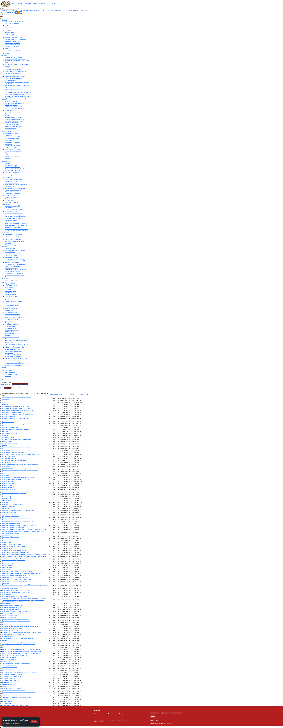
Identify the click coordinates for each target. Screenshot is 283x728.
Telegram (166, 713)
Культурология (6, 500)
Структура (8, 25)
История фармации (8, 487)
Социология (5, 623)
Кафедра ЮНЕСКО (10, 284)
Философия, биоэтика (8, 684)
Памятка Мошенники (11, 374)
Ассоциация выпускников (12, 52)
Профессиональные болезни (10, 609)
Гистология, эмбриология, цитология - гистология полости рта (20, 454)
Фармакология (6, 661)
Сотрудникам (6, 278)
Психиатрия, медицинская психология (13, 613)
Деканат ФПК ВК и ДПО (11, 248)
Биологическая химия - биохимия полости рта (15, 418)
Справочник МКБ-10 (10, 128)
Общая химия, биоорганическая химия (13, 546)
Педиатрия (5, 583)
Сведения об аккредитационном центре (16, 344)
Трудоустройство (10, 252)
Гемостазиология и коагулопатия (12, 443)
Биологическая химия (8, 416)
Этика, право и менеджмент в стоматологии (15, 705)
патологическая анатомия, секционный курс (15, 577)
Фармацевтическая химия (9, 667)
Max (154, 716)
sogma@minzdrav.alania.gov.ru (117, 714)
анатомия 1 (5, 404)
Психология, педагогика (9, 617)
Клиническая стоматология (10, 495)
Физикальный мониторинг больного (13, 671)
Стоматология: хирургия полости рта (13, 634)
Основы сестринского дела (10, 562)
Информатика (6, 475)
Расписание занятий (11, 181)
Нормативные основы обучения (14, 234)
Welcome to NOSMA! (10, 147)
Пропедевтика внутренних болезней (13, 605)
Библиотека (6, 10)
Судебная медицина (8, 636)
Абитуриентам (6, 131)
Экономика (5, 696)
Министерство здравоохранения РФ (15, 71)
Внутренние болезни (8, 437)
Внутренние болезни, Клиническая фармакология (16, 439)
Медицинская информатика (10, 514)
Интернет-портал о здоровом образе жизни (17, 96)
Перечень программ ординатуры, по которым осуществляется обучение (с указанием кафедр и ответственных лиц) (16, 223)
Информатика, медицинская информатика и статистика (18, 477)
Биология (5, 420)
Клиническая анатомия (9, 489)
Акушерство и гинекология (10, 401)
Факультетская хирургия (9, 659)
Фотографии (54, 10)
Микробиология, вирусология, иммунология (15, 527)
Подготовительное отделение (13, 151)
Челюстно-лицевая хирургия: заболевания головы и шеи (18, 692)
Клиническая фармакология (10, 497)
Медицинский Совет (10, 328)
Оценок (51, 394)
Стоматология (6, 625)
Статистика (22, 388)
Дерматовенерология (8, 462)
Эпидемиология (6, 703)
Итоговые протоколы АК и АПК (14, 365)
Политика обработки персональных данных (161, 723)
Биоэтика (5, 431)
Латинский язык (6, 502)
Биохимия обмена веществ (10, 428)
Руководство (8, 27)
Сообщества (13, 10)
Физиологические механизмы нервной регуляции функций (19, 673)
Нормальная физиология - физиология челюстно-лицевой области (21, 541)
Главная (4, 20)
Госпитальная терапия (8, 456)
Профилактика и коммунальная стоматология (15, 611)
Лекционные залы (10, 200)
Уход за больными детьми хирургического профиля (17, 648)
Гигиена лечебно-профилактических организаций (16, 447)
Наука (4, 282)
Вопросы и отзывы (81, 10)
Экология (5, 694)
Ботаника (5, 435)
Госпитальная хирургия (9, 458)
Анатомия (5, 403)
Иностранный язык (7, 468)
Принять (34, 721)
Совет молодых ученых (11, 312)
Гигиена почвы (6, 449)
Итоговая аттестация (11, 245)
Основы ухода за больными (10, 564)
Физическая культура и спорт (10, 680)
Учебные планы (9, 177)
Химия (4, 686)
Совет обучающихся (11, 195)
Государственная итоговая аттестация (16, 184)
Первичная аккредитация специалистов (16, 346)
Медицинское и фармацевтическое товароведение (17, 520)
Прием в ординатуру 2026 (12, 206)
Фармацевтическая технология (11, 665)
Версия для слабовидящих (7, 12)
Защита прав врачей (11, 255)
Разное (4, 367)
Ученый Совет (9, 29)
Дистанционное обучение (12, 167)
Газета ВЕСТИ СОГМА (11, 101)
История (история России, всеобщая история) (15, 479)
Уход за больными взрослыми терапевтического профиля (19, 642)
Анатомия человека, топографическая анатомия (16, 408)
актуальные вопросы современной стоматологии (16, 397)
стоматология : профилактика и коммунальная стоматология (20, 626)
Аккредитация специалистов (10, 337)
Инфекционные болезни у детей (11, 474)
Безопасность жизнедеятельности (12, 412)
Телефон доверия (10, 372)
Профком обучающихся (12, 197)
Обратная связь (9, 32)
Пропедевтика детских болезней (11, 607)
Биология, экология (8, 422)
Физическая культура (8, 678)
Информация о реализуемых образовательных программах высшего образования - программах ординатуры (16, 229)
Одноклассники (177, 713)
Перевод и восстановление (12, 193)
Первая (60, 394)
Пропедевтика (6, 603)
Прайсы (65, 10)
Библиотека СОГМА (10, 110)
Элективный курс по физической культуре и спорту (17, 697)
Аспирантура (8, 289)
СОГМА (48, 3)
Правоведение (6, 594)
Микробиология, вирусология (11, 523)
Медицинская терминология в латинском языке (16, 518)
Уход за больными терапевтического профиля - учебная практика (21, 651)
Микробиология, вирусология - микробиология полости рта (19, 525)
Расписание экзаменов (11, 183)
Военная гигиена (7, 441)
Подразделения (29, 10)
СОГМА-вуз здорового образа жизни (15, 39)
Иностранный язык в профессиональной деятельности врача (20, 470)
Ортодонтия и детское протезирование (13, 558)
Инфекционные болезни (9, 472)
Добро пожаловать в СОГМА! (13, 149)
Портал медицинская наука (12, 89)
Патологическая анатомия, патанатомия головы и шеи (18, 575)
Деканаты (7, 163)
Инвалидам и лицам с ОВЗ (12, 41)
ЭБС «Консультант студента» (13, 112)
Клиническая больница (11, 324)
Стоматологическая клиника (13, 326)
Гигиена (4, 445)
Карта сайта (8, 370)
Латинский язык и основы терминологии (14, 504)
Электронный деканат (11, 165)
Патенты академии (10, 294)
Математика (5, 508)
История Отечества (8, 483)
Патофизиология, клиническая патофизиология (16, 581)
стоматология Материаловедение (12, 628)
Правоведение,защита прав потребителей (14, 596)
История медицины (8, 481)
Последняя (72, 394)
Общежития (8, 192)
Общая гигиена (6, 542)
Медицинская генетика (9, 512)
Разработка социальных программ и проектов (15, 619)
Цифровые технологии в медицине (12, 688)
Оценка (2, 388)
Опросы (48, 10)
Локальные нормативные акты (14, 172)
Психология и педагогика (9, 615)
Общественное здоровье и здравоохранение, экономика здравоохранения (24, 554)
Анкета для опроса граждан (13, 50)
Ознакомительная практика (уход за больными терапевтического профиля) (24, 556)
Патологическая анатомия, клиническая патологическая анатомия (21, 573)
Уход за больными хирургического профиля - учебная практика (20, 653)
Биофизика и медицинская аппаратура (13, 424)
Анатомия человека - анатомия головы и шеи (15, 406)
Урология (5, 640)
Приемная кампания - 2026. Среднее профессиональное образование (13, 138)
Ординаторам (6, 204)
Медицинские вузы (10, 80)
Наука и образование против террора (16, 98)
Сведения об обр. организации (14, 22)
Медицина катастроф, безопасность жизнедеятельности (18, 510)
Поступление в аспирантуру (13, 146)
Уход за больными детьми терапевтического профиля (18, 646)
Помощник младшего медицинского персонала (16, 590)
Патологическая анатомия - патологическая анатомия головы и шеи (22, 571)
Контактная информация (12, 160)
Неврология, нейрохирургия (10, 537)
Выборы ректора (9, 34)
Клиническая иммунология (10, 491)
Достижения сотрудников (12, 314)
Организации (21, 10)
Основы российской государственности (13, 560)
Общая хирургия (7, 548)
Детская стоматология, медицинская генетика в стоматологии (20, 464)
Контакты (7, 30)
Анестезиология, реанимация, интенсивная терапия (17, 410)
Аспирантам (5, 232)
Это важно (8, 376)
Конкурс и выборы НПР (11, 36)
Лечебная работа (7, 323)
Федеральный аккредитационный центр (16, 339)
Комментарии (72, 10)
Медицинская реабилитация (10, 516)
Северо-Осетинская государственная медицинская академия (28, 3)
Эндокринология (7, 701)
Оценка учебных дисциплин (20, 384)
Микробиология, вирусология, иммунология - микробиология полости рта (24, 529)
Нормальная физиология (9, 539)
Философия (5, 682)
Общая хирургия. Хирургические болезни (14, 550)
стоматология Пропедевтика (10, 630)
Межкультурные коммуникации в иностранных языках (18, 522)
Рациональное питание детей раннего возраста (16, 621)
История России (7, 485)
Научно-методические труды (13, 316)
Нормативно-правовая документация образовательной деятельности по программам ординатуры (16, 218)
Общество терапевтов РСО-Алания (15, 250)
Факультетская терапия (9, 657)
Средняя (55, 394)
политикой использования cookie (11, 723)
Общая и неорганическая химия (11, 544)
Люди (1, 10)
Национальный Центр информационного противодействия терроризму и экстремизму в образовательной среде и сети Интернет (18, 92)
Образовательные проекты (13, 117)
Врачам (4, 246)
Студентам (5, 161)
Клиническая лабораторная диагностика (14, 493)
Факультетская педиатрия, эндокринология (14, 655)
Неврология (5, 535)
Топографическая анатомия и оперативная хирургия (17, 638)
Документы (8, 321)
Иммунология (6, 466)
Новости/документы (40, 10)
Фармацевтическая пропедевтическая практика (16, 663)
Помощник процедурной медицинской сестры (15, 592)
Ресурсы (4, 99)
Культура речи (6, 499)
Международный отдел (11, 199)
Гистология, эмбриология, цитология (13, 452)
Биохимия (5, 426)
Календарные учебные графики (14, 179)
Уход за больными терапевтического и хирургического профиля (21, 650)
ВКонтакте (155, 713)
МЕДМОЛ (7, 53)
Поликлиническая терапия (10, 588)
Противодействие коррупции (13, 37)
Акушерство (5, 399)
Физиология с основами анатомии (12, 674)
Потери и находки (10, 130)
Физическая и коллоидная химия (11, 676)
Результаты (7, 388)
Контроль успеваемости (12, 369)
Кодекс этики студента (11, 202)
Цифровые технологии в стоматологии (13, 690)
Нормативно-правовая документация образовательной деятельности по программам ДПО (15, 259)
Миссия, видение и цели (12, 23)
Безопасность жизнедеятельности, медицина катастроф (18, 414)
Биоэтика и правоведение (9, 433)
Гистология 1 (6, 451)
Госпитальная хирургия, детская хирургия (14, 460)
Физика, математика (8, 669)
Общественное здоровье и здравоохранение (15, 552)
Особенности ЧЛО (7, 566)
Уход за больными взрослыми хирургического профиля (18, 644)
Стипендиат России (10, 186)
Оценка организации (6, 384)
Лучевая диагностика (8, 506)
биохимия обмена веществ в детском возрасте (16, 429)
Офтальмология (7, 567)
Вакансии (60, 10)
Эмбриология (6, 699)
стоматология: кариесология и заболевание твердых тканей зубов (21, 632)
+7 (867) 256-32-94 (100, 714)
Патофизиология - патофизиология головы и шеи (16, 579)
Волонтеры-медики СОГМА (12, 43)
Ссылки (4, 55)
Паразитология (6, 569)
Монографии (8, 300)
